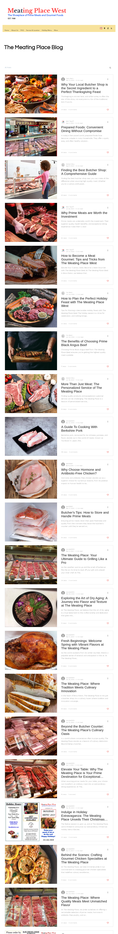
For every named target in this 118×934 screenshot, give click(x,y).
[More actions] (108, 79)
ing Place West (44, 10)
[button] (110, 68)
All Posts (8, 67)
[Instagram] (101, 28)
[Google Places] (104, 28)
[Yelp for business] (111, 28)
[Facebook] (108, 28)
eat (18, 10)
